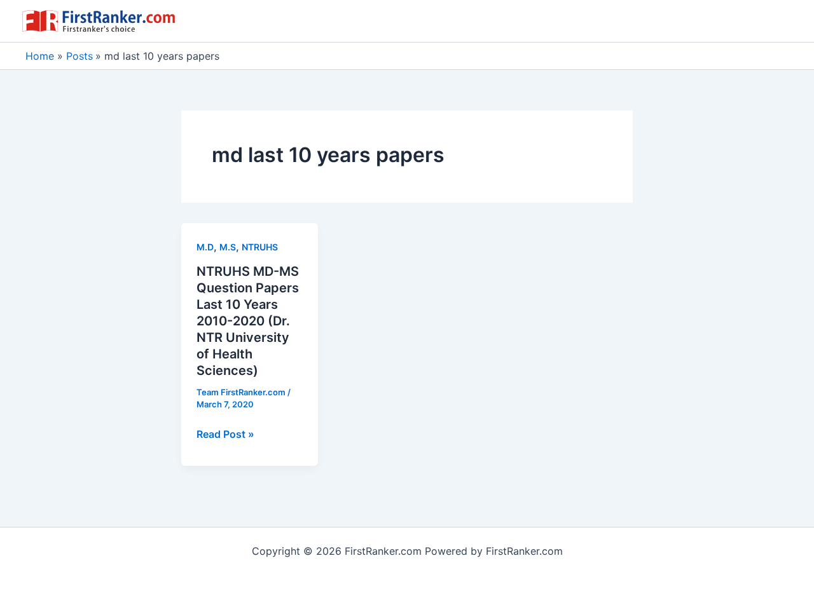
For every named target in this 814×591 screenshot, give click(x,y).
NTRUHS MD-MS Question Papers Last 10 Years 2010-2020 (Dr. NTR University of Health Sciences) (248, 321)
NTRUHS (260, 246)
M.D (205, 246)
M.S (227, 246)
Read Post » (225, 434)
